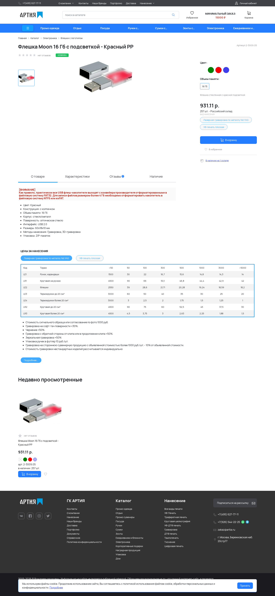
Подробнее (56, 587)
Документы (73, 533)
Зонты (119, 533)
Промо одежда (124, 508)
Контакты (72, 508)
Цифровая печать (173, 546)
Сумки (119, 529)
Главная (22, 38)
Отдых (119, 513)
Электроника (50, 38)
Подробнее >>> (32, 360)
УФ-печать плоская (213, 127)
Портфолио (73, 529)
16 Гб (204, 86)
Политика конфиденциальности (84, 541)
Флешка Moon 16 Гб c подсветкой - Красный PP (38, 442)
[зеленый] (211, 70)
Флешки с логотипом (72, 38)
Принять (245, 585)
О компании (73, 513)
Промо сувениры (125, 517)
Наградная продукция (128, 550)
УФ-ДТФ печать (172, 525)
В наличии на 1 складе (217, 160)
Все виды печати (173, 508)
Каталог (35, 38)
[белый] (203, 70)
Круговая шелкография (177, 521)
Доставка (72, 525)
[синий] (226, 70)
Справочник (73, 537)
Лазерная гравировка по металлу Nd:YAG (225, 119)
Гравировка (170, 529)
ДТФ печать (170, 533)
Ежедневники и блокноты (129, 537)
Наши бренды (74, 521)
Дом (118, 558)
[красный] (218, 70)
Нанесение (73, 517)
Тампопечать (171, 537)
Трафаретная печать (175, 517)
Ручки (119, 525)
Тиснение (169, 541)
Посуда (120, 521)
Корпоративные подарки (129, 546)
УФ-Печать (170, 513)
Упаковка (121, 554)
